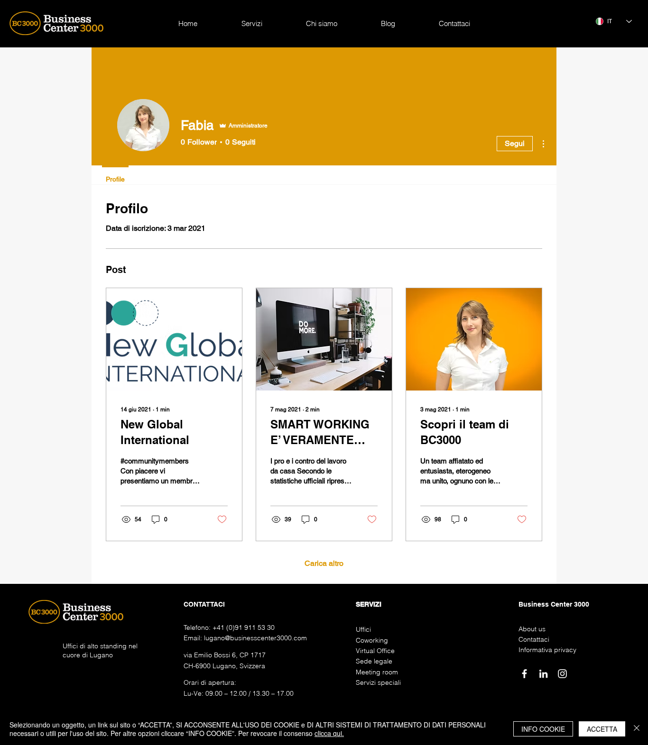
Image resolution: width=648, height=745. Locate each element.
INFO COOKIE (543, 729)
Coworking (372, 640)
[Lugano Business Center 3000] (524, 674)
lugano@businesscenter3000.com (255, 638)
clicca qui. (329, 733)
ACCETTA (602, 729)
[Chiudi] (636, 728)
